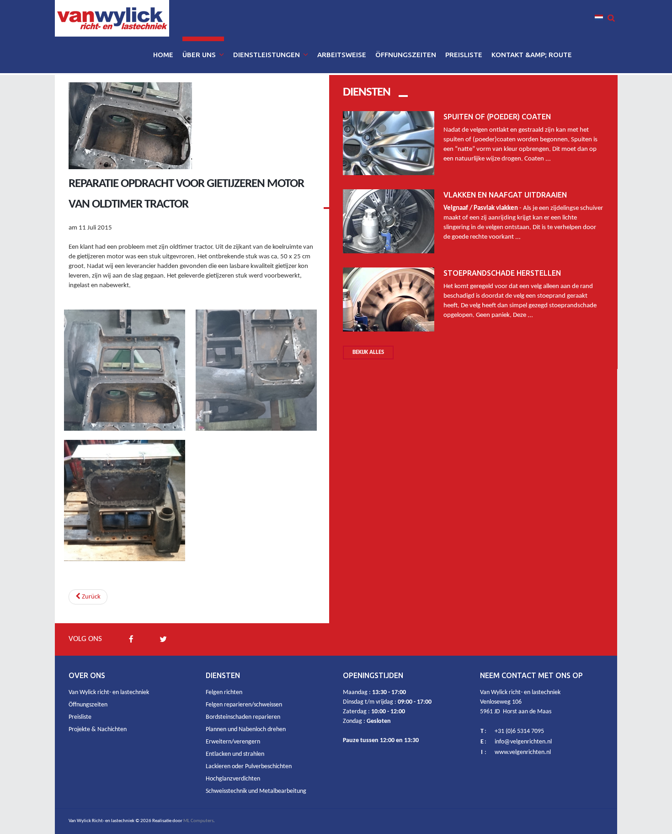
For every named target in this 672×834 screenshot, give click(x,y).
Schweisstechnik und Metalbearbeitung (256, 791)
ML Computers (198, 820)
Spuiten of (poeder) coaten (497, 116)
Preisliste (80, 717)
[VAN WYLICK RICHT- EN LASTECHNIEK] (112, 18)
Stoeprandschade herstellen (502, 273)
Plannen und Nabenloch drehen (246, 729)
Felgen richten (224, 692)
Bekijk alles (368, 352)
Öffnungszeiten (88, 704)
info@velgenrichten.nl (523, 741)
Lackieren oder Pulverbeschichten (249, 766)
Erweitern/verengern (233, 741)
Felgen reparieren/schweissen (244, 704)
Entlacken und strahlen (235, 754)
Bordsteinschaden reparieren (243, 717)
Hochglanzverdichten (233, 778)
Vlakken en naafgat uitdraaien (505, 195)
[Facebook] (131, 639)
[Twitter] (163, 639)
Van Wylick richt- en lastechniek (109, 692)
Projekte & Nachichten (98, 729)
